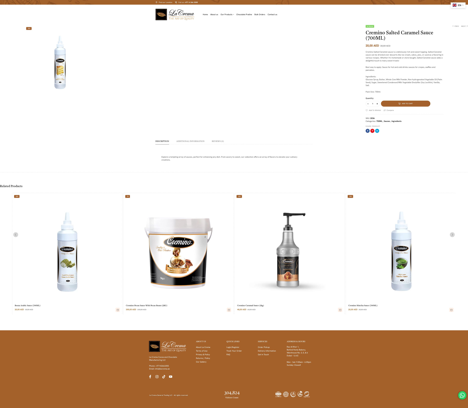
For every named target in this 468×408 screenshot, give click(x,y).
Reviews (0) (218, 141)
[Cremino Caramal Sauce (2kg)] (178, 248)
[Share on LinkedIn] (377, 131)
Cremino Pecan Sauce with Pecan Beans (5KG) (35, 306)
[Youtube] (170, 376)
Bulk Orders (259, 14)
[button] (227, 14)
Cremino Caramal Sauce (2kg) (139, 306)
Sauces (387, 121)
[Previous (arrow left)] (4, 204)
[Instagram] (157, 376)
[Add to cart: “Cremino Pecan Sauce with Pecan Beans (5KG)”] (117, 309)
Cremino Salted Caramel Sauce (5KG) (365, 306)
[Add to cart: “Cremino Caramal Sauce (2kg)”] (228, 309)
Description (162, 141)
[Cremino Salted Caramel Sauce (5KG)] (400, 248)
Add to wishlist (375, 110)
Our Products (226, 14)
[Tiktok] (163, 376)
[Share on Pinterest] (372, 131)
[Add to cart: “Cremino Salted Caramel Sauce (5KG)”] (450, 309)
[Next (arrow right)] (463, 204)
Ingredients (397, 121)
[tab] (163, 142)
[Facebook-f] (150, 376)
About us (214, 14)
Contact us (272, 14)
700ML (379, 121)
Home (205, 14)
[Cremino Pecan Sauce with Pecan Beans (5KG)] (67, 248)
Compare (390, 110)
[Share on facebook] (368, 131)
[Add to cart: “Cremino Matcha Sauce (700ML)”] (339, 309)
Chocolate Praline (244, 14)
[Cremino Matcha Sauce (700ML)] (289, 248)
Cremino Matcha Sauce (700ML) (251, 306)
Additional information (190, 141)
